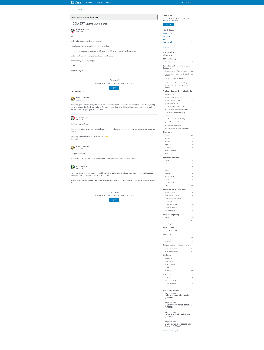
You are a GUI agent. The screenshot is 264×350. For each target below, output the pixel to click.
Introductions (179, 238)
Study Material (179, 241)
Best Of (166, 48)
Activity (165, 39)
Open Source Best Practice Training (179, 119)
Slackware (179, 179)
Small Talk (179, 277)
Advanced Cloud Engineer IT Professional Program (179, 74)
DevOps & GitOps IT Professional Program (179, 83)
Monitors (179, 141)
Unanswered (178, 42)
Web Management (179, 211)
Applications (179, 258)
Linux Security (179, 201)
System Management (179, 208)
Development (179, 221)
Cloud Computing (179, 192)
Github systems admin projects (174, 198)
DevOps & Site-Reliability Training (179, 106)
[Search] (182, 2)
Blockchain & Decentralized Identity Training (179, 97)
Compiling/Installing (179, 264)
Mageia (179, 170)
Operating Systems (179, 224)
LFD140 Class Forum (179, 281)
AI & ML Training (179, 94)
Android (179, 218)
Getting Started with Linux (179, 231)
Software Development (179, 251)
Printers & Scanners (179, 151)
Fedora (179, 164)
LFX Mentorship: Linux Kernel (179, 62)
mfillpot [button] (78, 97)
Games (179, 267)
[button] (73, 31)
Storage (179, 154)
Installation (179, 270)
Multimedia (179, 144)
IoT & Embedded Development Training (179, 110)
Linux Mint (179, 167)
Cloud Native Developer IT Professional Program (179, 86)
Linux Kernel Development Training (179, 113)
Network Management (179, 205)
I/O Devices (179, 138)
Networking (179, 148)
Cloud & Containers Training (179, 100)
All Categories (168, 33)
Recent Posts (167, 36)
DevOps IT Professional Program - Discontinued (179, 79)
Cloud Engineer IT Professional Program (179, 71)
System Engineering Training (179, 125)
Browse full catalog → (170, 331)
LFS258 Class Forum (179, 284)
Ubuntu (179, 185)
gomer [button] (78, 166)
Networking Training (179, 116)
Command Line (179, 261)
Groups (165, 45)
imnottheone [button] (80, 29)
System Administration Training (179, 122)
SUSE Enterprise (179, 182)
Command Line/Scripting (179, 196)
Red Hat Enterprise (179, 176)
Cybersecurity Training (179, 103)
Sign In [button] (114, 88)
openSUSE (179, 173)
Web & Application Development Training (179, 128)
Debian (179, 161)
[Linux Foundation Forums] (76, 2)
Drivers (179, 135)
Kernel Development (179, 248)
